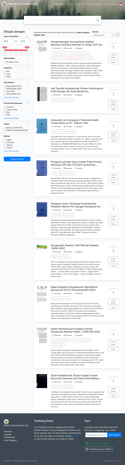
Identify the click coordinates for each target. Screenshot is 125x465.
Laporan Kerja (11, 109)
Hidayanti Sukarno (61, 257)
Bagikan (79, 48)
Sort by (95, 32)
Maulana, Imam (58, 58)
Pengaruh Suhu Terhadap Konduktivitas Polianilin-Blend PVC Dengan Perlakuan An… (76, 205)
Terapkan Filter (17, 159)
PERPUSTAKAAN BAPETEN (17, 130)
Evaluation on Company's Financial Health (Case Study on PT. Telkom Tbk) (75, 121)
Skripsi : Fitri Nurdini (62, 387)
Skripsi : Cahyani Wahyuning (64, 131)
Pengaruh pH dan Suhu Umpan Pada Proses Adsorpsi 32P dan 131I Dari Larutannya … (76, 163)
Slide (8, 115)
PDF (8, 71)
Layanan (7, 434)
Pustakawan (97, 4)
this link (75, 436)
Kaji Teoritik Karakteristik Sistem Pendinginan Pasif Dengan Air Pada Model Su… (77, 90)
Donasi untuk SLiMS (98, 443)
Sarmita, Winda (58, 345)
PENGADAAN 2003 (13, 86)
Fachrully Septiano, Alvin (79, 53)
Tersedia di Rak (12, 62)
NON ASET (10, 91)
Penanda (69, 48)
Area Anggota (111, 4)
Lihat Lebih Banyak (11, 97)
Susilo (90, 58)
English (9, 140)
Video (8, 77)
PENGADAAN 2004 (13, 89)
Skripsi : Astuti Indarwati (63, 215)
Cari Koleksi (114, 435)
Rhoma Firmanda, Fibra (82, 340)
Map (8, 112)
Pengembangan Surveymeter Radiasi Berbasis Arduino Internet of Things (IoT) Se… (77, 43)
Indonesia (10, 142)
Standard (10, 107)
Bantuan (86, 4)
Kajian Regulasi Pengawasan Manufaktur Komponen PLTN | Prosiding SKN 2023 (74, 288)
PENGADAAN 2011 (13, 94)
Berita (77, 4)
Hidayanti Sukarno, (61, 298)
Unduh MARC (113, 56)
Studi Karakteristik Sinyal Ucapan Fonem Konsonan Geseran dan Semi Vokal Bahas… (76, 377)
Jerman (9, 147)
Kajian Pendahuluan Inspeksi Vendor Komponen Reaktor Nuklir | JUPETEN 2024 (75, 330)
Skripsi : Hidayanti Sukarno (63, 173)
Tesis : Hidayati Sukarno (62, 100)
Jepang (9, 145)
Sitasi (113, 62)
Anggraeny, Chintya (59, 53)
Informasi (68, 4)
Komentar (57, 48)
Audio (8, 74)
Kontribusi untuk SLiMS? (100, 449)
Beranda (58, 4)
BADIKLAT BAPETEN (14, 128)
